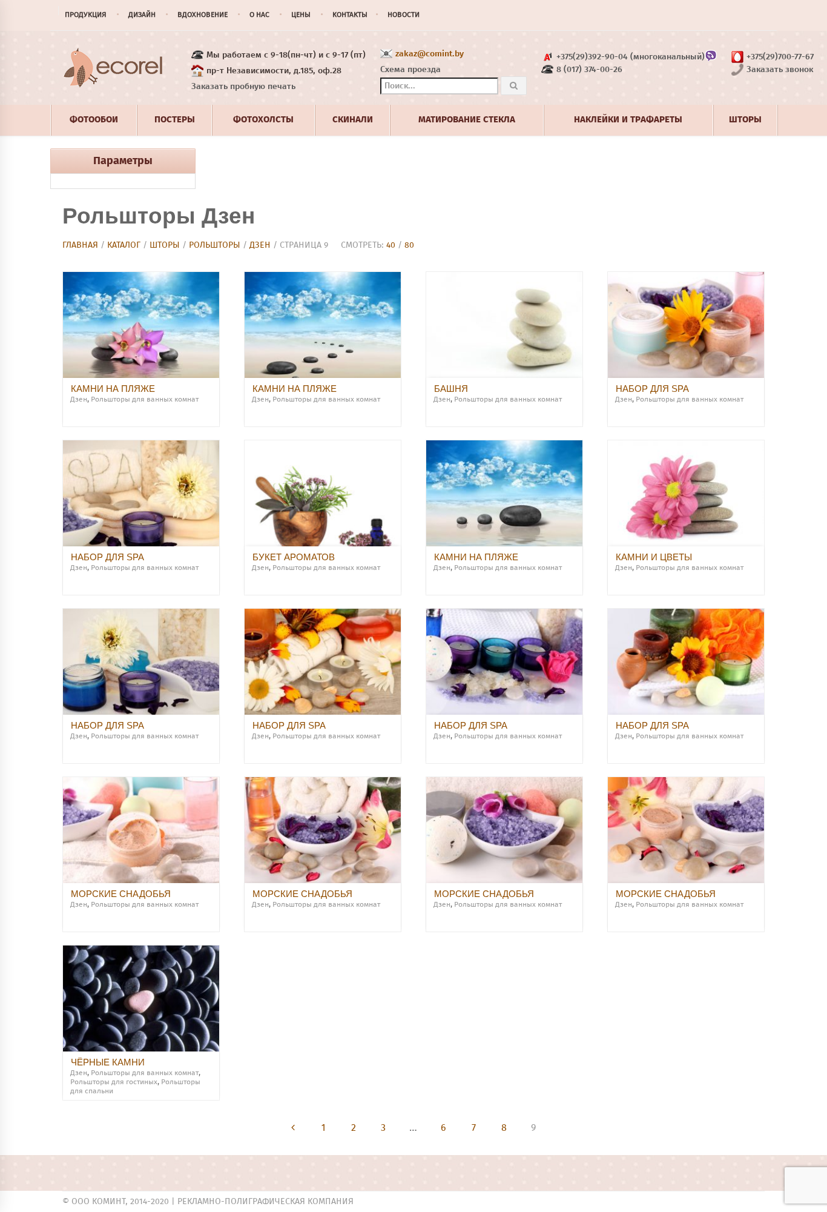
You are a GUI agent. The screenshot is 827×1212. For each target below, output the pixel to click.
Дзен (260, 245)
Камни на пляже (113, 388)
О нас (259, 15)
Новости (403, 15)
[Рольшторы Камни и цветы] (686, 493)
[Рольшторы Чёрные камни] (141, 998)
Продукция (86, 15)
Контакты (349, 15)
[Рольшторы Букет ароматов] (323, 493)
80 (409, 245)
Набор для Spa (652, 388)
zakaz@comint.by (429, 54)
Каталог (123, 245)
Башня (451, 388)
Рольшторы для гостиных (113, 1082)
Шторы (165, 245)
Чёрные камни (108, 1062)
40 (390, 245)
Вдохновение (202, 15)
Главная (80, 245)
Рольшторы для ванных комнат (145, 399)
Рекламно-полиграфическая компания (265, 1201)
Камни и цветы (654, 557)
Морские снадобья (121, 894)
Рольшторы (214, 245)
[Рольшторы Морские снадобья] (141, 830)
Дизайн (142, 15)
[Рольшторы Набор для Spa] (686, 325)
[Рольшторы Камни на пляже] (141, 325)
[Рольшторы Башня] (504, 325)
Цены (301, 15)
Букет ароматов (293, 557)
